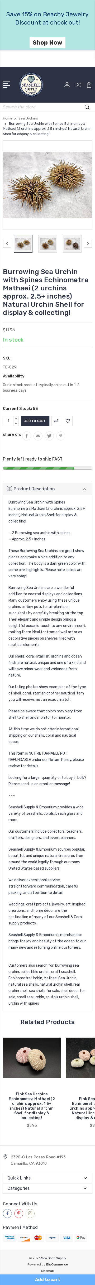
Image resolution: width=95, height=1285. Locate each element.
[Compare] (78, 86)
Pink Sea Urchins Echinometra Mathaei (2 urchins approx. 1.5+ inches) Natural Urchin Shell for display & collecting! (32, 1106)
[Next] (88, 244)
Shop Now (47, 50)
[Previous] (7, 244)
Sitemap (47, 1271)
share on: (12, 434)
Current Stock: (20, 408)
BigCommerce (57, 1264)
